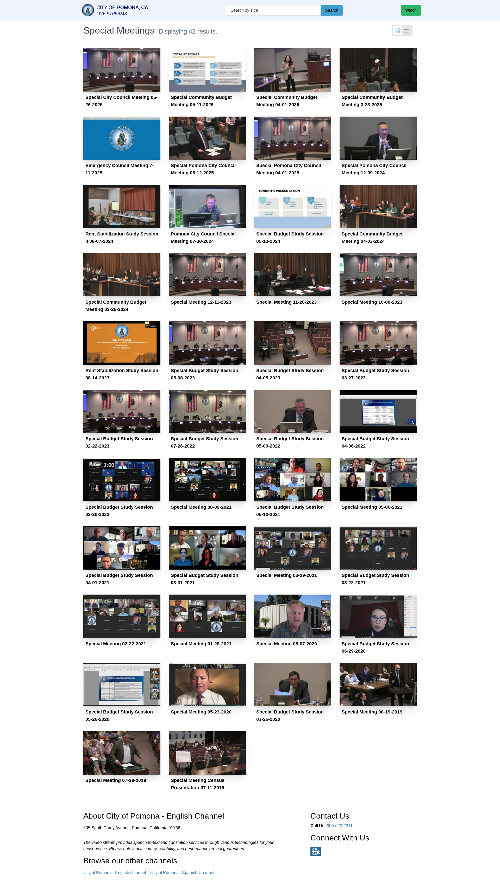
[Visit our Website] (315, 851)
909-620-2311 (340, 826)
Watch (411, 10)
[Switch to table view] (406, 30)
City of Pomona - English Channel (114, 872)
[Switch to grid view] (397, 30)
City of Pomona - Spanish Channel (182, 872)
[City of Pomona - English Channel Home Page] (123, 10)
